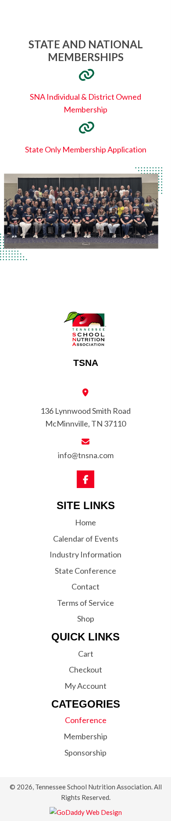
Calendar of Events (85, 538)
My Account (85, 686)
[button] (85, 479)
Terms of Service (85, 603)
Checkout (85, 669)
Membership (85, 736)
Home (85, 522)
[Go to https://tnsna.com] (85, 339)
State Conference (85, 570)
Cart (85, 653)
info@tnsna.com (86, 455)
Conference (86, 720)
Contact (85, 586)
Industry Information (85, 554)
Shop (85, 618)
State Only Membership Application (85, 149)
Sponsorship (85, 752)
